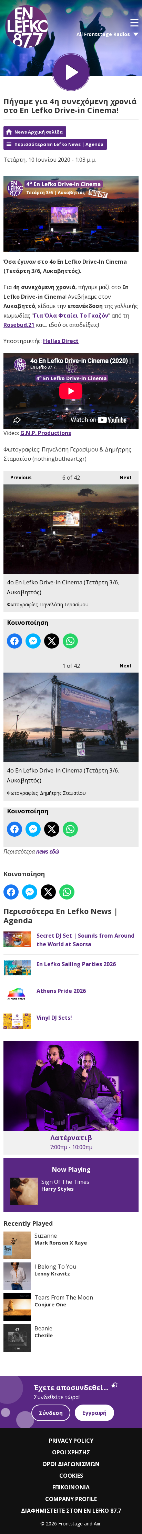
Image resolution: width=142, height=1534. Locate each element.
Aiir (97, 1523)
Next (122, 477)
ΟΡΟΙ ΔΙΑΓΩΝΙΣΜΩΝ (71, 1464)
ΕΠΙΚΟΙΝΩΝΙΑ (71, 1487)
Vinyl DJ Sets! (54, 1017)
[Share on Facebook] (14, 641)
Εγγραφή (94, 1413)
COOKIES (71, 1475)
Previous (17, 477)
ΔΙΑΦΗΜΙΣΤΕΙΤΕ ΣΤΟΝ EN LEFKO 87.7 (71, 1510)
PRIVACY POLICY (71, 1440)
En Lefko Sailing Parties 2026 (76, 964)
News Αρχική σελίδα (38, 132)
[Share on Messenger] (33, 641)
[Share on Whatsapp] (70, 641)
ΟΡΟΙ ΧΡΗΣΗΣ (71, 1452)
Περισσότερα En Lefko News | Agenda (58, 144)
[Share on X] (51, 641)
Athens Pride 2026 (61, 991)
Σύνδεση (51, 1413)
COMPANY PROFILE (71, 1499)
